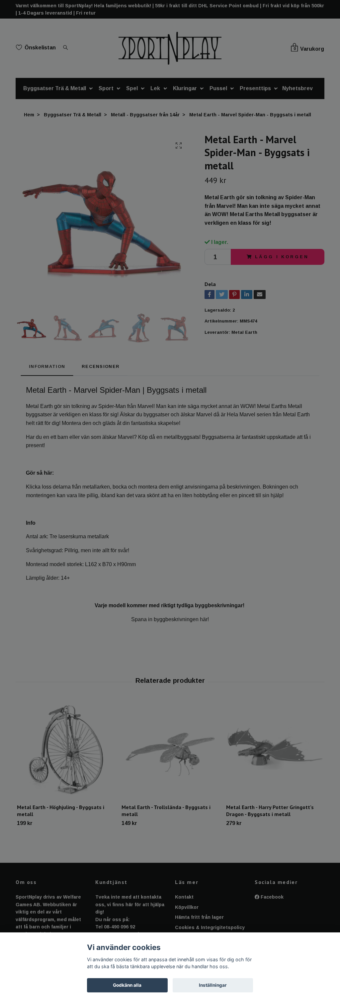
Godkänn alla (127, 985)
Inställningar (213, 985)
